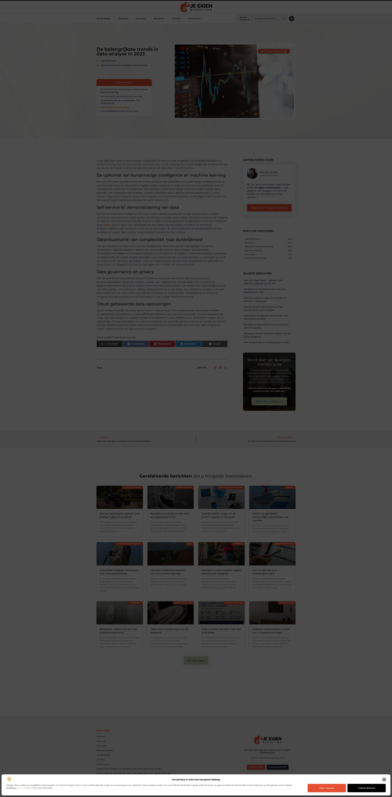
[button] (384, 779)
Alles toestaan (326, 788)
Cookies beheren (366, 788)
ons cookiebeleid (24, 788)
